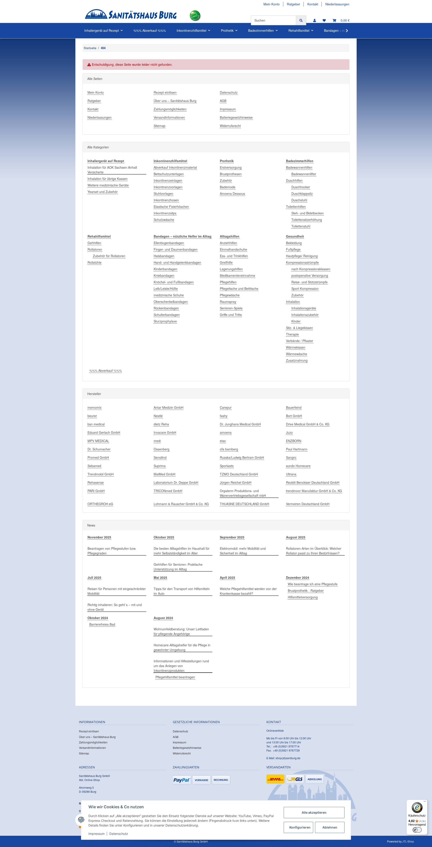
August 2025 (295, 537)
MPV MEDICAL (98, 440)
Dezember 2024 (297, 577)
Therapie (292, 334)
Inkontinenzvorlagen (168, 187)
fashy (223, 415)
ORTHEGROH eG (100, 504)
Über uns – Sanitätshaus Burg (175, 100)
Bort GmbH (294, 415)
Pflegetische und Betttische (239, 288)
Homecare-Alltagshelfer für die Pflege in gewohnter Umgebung (182, 647)
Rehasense (96, 482)
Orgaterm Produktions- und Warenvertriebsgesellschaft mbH (243, 493)
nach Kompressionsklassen (310, 269)
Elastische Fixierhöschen (171, 206)
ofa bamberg (229, 449)
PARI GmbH (96, 490)
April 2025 (227, 577)
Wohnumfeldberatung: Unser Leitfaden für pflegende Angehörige (181, 631)
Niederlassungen (337, 4)
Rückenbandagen (166, 308)
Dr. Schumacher (99, 449)
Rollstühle (94, 262)
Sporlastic (227, 465)
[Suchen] (301, 20)
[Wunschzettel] (324, 20)
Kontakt (312, 4)
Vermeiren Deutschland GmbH (307, 504)
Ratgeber (293, 4)
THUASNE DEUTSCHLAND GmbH (244, 504)
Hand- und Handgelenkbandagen (177, 262)
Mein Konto (271, 4)
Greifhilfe (226, 262)
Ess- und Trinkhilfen (234, 256)
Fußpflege (293, 249)
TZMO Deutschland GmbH (239, 474)
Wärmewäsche (296, 354)
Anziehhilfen (228, 243)
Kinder (296, 321)
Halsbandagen (164, 256)
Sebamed (94, 465)
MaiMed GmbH (164, 474)
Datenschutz (229, 92)
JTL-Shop (408, 841)
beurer (92, 415)
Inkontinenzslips (165, 213)
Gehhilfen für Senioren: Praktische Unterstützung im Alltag (178, 566)
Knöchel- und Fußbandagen (174, 282)
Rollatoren (95, 249)
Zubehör (226, 180)
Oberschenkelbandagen (171, 301)
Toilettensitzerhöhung (306, 219)
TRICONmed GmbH (168, 490)
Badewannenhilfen (299, 167)
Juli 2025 (94, 577)
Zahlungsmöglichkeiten (170, 109)
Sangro (291, 457)
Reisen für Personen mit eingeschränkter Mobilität (117, 591)
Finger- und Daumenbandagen (176, 249)
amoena (226, 432)
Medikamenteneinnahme (237, 275)
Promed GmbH (98, 457)
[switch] (417, 830)
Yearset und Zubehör (103, 191)
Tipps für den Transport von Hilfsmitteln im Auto (182, 591)
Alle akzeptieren (314, 812)
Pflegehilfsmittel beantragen (175, 677)
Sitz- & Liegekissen (299, 327)
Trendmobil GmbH (101, 474)
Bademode (227, 187)
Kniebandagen (164, 275)
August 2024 (163, 617)
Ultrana (291, 474)
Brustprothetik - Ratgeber (306, 590)
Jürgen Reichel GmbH (235, 482)
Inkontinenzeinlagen (168, 180)
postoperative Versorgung (309, 275)
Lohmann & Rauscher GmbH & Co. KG (181, 504)
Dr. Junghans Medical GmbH (240, 424)
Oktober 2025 (164, 537)
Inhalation (293, 301)
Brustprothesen (231, 174)
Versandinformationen (169, 117)
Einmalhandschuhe (233, 249)
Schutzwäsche (164, 219)
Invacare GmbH (165, 432)
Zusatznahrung (297, 360)
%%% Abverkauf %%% (105, 370)
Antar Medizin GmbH (168, 407)
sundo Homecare (298, 465)
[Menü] (425, 802)
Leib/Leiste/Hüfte (166, 288)
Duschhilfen (294, 180)
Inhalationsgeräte (303, 308)
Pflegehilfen (228, 282)
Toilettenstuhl (300, 226)
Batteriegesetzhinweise (236, 117)
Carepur (226, 407)
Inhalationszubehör (305, 314)
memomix (94, 407)
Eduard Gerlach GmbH (104, 432)
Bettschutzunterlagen (169, 174)
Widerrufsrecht (230, 125)
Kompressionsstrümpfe (302, 262)
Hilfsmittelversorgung (303, 597)
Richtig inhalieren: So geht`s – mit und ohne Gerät (115, 607)
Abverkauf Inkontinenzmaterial (175, 167)
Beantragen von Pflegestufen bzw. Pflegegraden (112, 550)
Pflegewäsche (230, 295)
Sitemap (159, 125)
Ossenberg (161, 449)
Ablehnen (329, 827)
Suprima (160, 465)
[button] (314, 20)
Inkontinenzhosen (166, 200)
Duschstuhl (299, 200)
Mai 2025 (160, 577)
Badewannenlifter (303, 174)
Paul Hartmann (296, 449)
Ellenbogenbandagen (169, 243)
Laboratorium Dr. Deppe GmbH (176, 482)
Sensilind (160, 457)
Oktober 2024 (98, 617)
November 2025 (99, 537)
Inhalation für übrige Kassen (108, 178)
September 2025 (232, 537)
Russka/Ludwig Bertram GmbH (242, 457)
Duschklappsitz (302, 193)
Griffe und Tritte (231, 314)
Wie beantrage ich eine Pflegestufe (313, 584)
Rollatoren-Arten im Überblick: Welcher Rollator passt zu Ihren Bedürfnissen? (313, 550)
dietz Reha (161, 424)
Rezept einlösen (165, 92)
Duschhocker (300, 187)
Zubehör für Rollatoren (109, 256)
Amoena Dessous (232, 193)
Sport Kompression (305, 288)
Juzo (289, 432)
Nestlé (158, 415)
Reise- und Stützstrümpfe (309, 282)
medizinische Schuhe (169, 295)
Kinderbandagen (165, 269)
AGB (223, 100)
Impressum (228, 109)
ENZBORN (293, 440)
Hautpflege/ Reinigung (302, 256)
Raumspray (228, 301)
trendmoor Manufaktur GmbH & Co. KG (314, 490)
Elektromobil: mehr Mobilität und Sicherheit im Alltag (243, 550)
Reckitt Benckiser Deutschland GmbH (312, 482)
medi (157, 440)
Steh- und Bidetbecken (307, 213)
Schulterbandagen (167, 314)
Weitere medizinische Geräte (108, 185)
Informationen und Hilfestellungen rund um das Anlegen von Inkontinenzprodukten (181, 666)
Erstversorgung (231, 167)
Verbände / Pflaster (299, 340)
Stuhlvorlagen (163, 193)
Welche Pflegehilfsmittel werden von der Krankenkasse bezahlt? (248, 591)
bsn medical (96, 424)
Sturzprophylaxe (165, 321)
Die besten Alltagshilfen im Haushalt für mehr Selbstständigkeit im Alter (181, 550)
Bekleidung (294, 243)
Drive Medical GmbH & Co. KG (307, 424)
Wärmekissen (295, 347)
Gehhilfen (94, 243)
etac (223, 440)
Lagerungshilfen (231, 269)
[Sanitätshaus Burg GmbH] (130, 15)
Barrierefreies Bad (102, 624)
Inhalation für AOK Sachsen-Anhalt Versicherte (112, 169)
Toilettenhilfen (296, 206)
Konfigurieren (299, 827)
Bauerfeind (294, 407)
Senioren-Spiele (231, 308)
